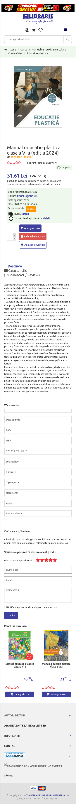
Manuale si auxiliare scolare (49, 49)
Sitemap (8, 775)
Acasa (12, 49)
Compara (65, 167)
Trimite (11, 615)
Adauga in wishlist (34, 244)
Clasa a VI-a (15, 53)
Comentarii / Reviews (24, 275)
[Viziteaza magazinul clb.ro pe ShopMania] (14, 756)
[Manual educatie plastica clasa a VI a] (19, 645)
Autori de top (14, 715)
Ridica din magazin (34, 236)
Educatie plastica (37, 53)
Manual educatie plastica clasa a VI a (20, 665)
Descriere (14, 266)
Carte (23, 49)
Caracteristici (17, 270)
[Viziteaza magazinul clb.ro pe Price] (33, 766)
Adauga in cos (32, 228)
